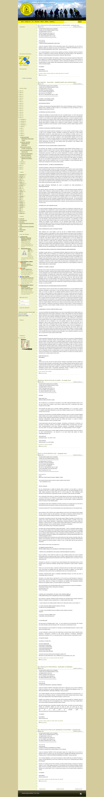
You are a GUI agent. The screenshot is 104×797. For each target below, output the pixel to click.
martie (21, 135)
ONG (21, 197)
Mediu (46, 21)
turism (21, 180)
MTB (20, 193)
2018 (20, 105)
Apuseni (21, 202)
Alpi (40, 779)
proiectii (21, 185)
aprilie (21, 133)
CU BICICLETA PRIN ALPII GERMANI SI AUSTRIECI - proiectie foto (59, 730)
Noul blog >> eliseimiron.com (26, 269)
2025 (20, 92)
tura (20, 188)
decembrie (22, 119)
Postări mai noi (42, 788)
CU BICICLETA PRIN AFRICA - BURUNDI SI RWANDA (55, 667)
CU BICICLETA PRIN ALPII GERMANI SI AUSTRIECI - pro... (26, 158)
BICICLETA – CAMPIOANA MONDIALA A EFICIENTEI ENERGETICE (26, 239)
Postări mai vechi (78, 788)
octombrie (22, 123)
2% (32, 21)
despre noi (22, 213)
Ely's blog (23, 268)
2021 (20, 99)
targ (20, 210)
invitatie (21, 177)
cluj (20, 179)
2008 (20, 169)
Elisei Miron (22, 221)
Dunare (21, 200)
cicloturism (22, 183)
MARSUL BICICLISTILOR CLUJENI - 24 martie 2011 (55, 380)
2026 (20, 90)
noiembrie (22, 121)
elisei (38, 793)
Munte (42, 21)
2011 (20, 117)
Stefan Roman (23, 229)
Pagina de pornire (60, 788)
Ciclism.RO (22, 218)
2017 (20, 107)
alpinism (21, 207)
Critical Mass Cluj (23, 220)
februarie (22, 161)
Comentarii (22, 304)
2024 (20, 94)
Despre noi (27, 21)
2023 (20, 96)
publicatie (22, 205)
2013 (20, 114)
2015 (20, 110)
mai (21, 131)
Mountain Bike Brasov (26, 248)
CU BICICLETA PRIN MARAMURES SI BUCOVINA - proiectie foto (59, 25)
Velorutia (21, 231)
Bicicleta (37, 21)
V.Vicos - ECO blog (25, 276)
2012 (20, 115)
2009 (20, 167)
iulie (21, 128)
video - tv (21, 211)
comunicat (22, 174)
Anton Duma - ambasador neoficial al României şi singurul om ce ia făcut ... (27, 265)
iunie (21, 130)
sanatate (21, 204)
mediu (21, 182)
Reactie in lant (24, 236)
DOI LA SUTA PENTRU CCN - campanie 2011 (53, 453)
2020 (20, 101)
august (21, 126)
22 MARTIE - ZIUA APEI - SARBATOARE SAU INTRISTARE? (25, 144)
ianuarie (22, 163)
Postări (22, 301)
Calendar (52, 21)
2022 (20, 98)
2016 (20, 108)
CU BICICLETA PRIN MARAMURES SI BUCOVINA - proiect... (26, 139)
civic (20, 194)
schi (20, 208)
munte (21, 190)
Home (22, 21)
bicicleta (21, 176)
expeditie (21, 196)
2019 (20, 103)
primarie (21, 191)
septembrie (22, 124)
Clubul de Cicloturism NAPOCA (43, 2)
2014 (20, 112)
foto (20, 186)
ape (20, 199)
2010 (20, 165)
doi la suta (55, 657)
